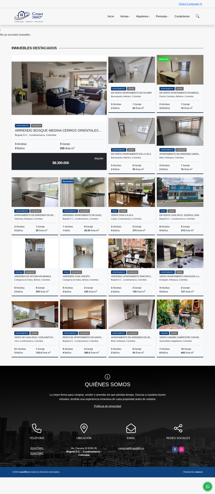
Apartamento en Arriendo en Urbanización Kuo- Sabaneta (35, 215)
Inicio (111, 16)
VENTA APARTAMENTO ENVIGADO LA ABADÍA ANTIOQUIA (180, 276)
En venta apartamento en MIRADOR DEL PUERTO (180, 92)
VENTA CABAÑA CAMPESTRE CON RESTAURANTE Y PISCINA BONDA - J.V (180, 337)
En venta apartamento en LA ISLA (131, 154)
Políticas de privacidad (107, 406)
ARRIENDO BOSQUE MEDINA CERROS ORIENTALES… (58, 130)
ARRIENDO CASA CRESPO (76, 276)
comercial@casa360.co (131, 448)
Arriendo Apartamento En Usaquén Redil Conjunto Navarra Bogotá (83, 215)
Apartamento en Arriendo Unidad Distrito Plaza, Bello (180, 154)
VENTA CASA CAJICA (122, 215)
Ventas (124, 16)
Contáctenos (182, 16)
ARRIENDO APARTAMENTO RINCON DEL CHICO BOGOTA (131, 276)
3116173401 (37, 448)
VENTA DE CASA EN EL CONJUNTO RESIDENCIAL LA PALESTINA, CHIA (35, 337)
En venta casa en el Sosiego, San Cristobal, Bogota (180, 215)
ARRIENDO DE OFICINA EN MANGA (32, 276)
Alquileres (142, 16)
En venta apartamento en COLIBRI (131, 92)
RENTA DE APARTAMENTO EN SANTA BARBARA (83, 337)
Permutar (161, 16)
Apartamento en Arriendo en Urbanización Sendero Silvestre (131, 337)
